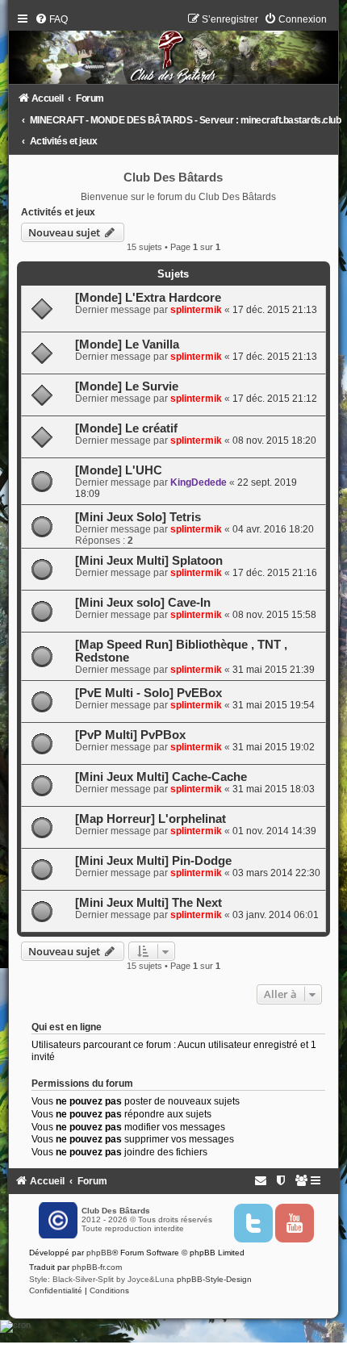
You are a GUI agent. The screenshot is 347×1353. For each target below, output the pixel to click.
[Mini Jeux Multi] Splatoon (149, 560)
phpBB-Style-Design (214, 1279)
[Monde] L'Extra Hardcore (148, 297)
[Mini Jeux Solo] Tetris (138, 517)
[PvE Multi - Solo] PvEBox (148, 693)
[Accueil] (173, 52)
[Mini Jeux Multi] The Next (148, 902)
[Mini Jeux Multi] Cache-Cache (161, 776)
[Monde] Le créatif (126, 428)
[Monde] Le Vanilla (127, 344)
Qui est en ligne (66, 1027)
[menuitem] (51, 19)
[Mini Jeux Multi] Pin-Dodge (153, 860)
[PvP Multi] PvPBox (130, 735)
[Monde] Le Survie (126, 386)
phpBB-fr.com (97, 1267)
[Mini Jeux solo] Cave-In (143, 602)
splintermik (196, 309)
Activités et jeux (58, 212)
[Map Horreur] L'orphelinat (150, 818)
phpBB (99, 1252)
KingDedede (198, 482)
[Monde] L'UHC (118, 470)
